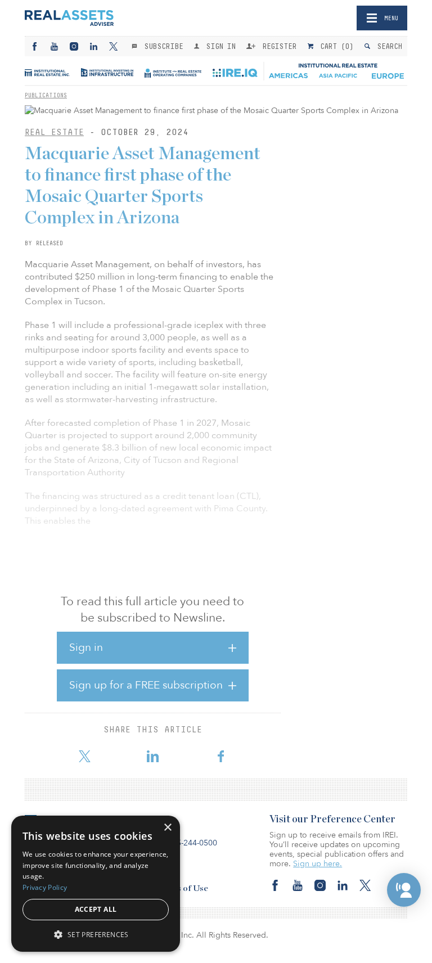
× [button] (167, 828)
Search (387, 46)
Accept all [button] (96, 909)
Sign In (218, 46)
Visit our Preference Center (332, 819)
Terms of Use (182, 888)
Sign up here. (317, 863)
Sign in (86, 647)
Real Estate (54, 132)
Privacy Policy (44, 887)
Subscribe (161, 46)
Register (277, 46)
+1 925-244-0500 (186, 843)
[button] (404, 890)
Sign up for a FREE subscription (146, 685)
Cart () (334, 46)
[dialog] (95, 884)
